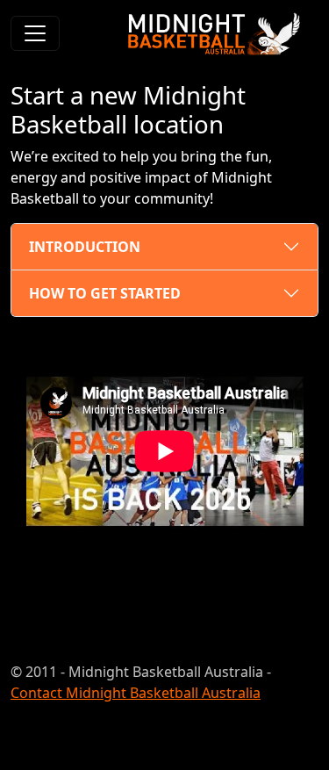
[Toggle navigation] (35, 33)
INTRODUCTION (84, 246)
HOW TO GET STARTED (105, 293)
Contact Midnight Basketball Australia (136, 692)
